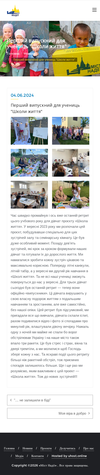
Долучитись (67, 448)
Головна (13, 53)
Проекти (46, 448)
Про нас (88, 448)
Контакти (37, 456)
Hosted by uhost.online (69, 456)
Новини (29, 53)
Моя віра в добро (72, 413)
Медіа (19, 456)
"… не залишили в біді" (32, 400)
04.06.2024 (22, 95)
